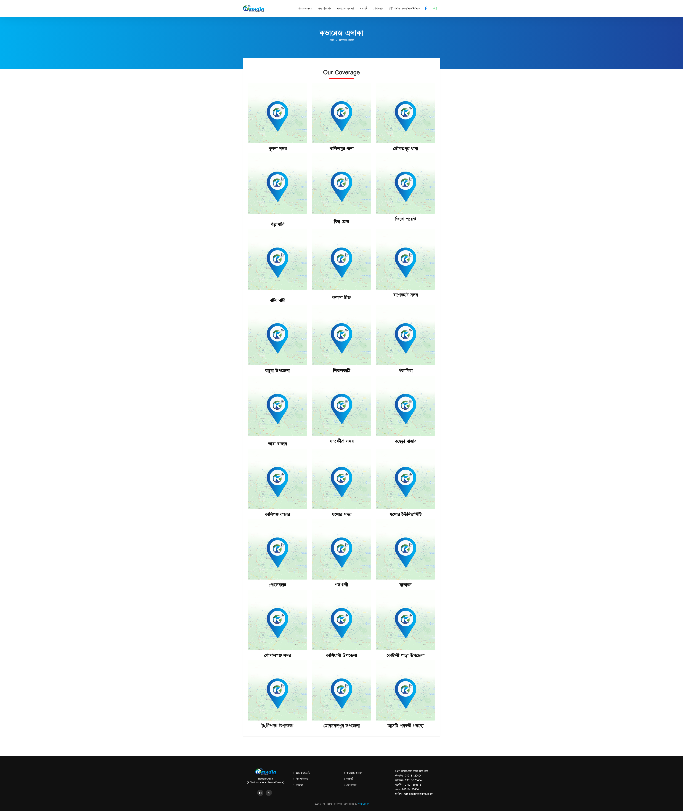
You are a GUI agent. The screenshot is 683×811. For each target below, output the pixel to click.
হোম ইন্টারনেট (303, 773)
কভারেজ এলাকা (345, 8)
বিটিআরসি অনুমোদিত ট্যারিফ (404, 8)
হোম (332, 40)
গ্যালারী (299, 785)
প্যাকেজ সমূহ (305, 8)
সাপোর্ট (363, 8)
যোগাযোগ (378, 8)
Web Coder (363, 803)
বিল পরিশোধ (325, 8)
